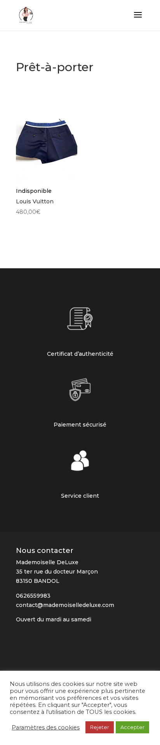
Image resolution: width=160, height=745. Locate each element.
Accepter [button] (132, 727)
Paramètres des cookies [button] (46, 727)
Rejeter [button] (99, 727)
